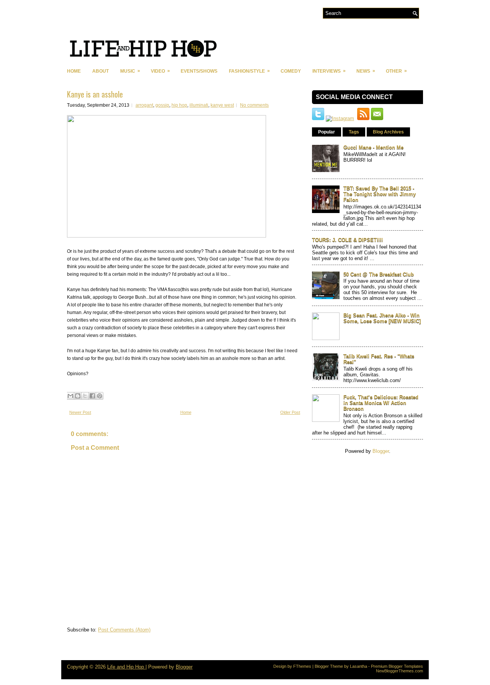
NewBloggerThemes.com (399, 671)
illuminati (198, 105)
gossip (162, 105)
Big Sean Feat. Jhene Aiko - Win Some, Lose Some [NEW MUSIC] (382, 318)
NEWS (365, 71)
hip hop (179, 105)
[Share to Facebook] (92, 396)
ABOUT (100, 71)
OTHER (396, 71)
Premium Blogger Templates (397, 666)
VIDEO (160, 71)
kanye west (222, 105)
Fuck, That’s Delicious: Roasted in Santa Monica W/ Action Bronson (380, 403)
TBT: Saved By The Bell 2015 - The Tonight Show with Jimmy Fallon (379, 194)
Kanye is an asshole (95, 94)
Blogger (380, 451)
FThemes (302, 666)
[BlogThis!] (78, 396)
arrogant (144, 105)
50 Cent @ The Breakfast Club (378, 274)
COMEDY (291, 71)
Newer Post (80, 412)
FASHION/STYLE (249, 71)
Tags (354, 132)
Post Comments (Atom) (124, 630)
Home (74, 71)
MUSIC (130, 71)
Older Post (290, 412)
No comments (254, 105)
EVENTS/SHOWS (199, 71)
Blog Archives (388, 132)
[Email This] (70, 396)
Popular (326, 132)
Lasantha (358, 666)
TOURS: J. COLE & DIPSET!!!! (347, 240)
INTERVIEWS (329, 71)
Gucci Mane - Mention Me (373, 147)
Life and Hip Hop (126, 667)
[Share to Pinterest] (99, 396)
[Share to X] (85, 396)
